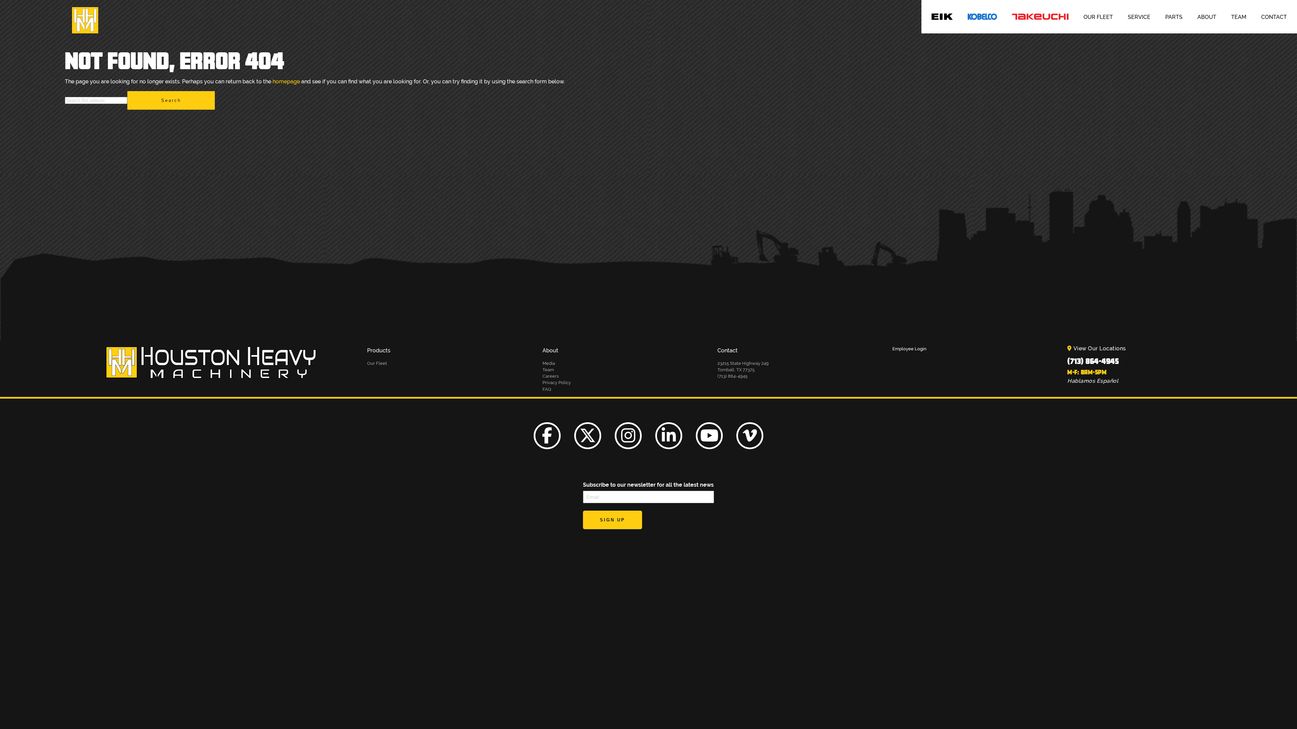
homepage (286, 81)
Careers (550, 376)
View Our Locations (1099, 348)
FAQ (546, 389)
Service (1139, 17)
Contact (1274, 17)
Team (1238, 17)
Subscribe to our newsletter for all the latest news (648, 485)
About (1206, 17)
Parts (1173, 17)
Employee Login (909, 348)
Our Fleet (1098, 17)
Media (548, 363)
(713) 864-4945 (1093, 361)
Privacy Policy (556, 382)
